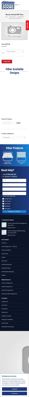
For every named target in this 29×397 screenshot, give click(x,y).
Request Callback (11, 177)
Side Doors (7, 203)
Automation (7, 208)
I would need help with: (8, 196)
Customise (14, 393)
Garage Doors (8, 198)
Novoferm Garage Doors (7, 290)
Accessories (4, 308)
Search (18, 123)
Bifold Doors (5, 312)
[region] (14, 385)
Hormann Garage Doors (7, 283)
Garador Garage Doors (7, 286)
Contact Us (4, 243)
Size (3, 53)
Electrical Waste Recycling (8, 271)
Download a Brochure (7, 264)
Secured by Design (6, 268)
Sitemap (3, 275)
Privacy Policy (5, 253)
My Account (4, 260)
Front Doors (7, 201)
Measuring (7, 206)
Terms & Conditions (6, 250)
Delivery (3, 257)
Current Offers (5, 323)
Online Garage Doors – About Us (9, 246)
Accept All (14, 389)
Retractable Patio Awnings (8, 326)
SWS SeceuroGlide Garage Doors (9, 293)
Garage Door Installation (7, 319)
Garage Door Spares (6, 316)
